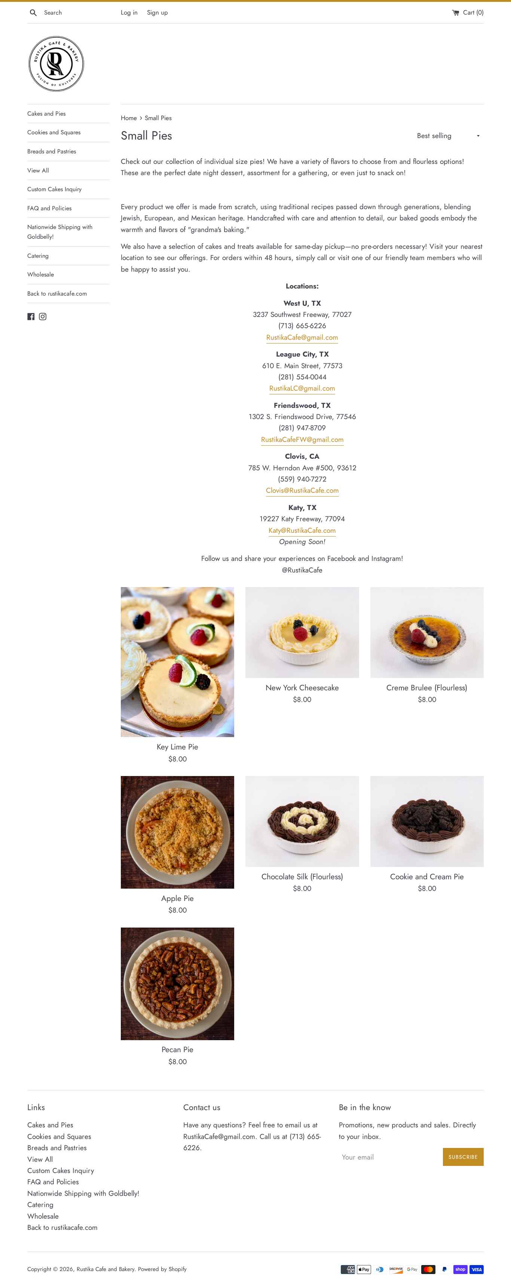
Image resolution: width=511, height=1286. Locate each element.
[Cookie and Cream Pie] (427, 821)
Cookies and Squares (53, 132)
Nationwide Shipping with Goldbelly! (59, 232)
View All (38, 170)
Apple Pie (177, 898)
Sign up (157, 12)
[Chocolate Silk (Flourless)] (302, 821)
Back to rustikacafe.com (57, 293)
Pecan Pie (177, 1049)
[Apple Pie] (177, 832)
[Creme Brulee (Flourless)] (427, 632)
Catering (38, 255)
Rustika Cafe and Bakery (105, 1269)
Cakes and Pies (46, 113)
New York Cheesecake (302, 687)
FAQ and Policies (49, 208)
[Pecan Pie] (177, 984)
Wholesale (40, 274)
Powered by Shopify (162, 1269)
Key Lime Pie (177, 746)
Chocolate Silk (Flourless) (302, 876)
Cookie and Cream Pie (427, 876)
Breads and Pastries (51, 151)
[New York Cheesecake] (302, 632)
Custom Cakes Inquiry (54, 189)
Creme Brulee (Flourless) (426, 687)
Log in (129, 12)
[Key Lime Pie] (177, 662)
